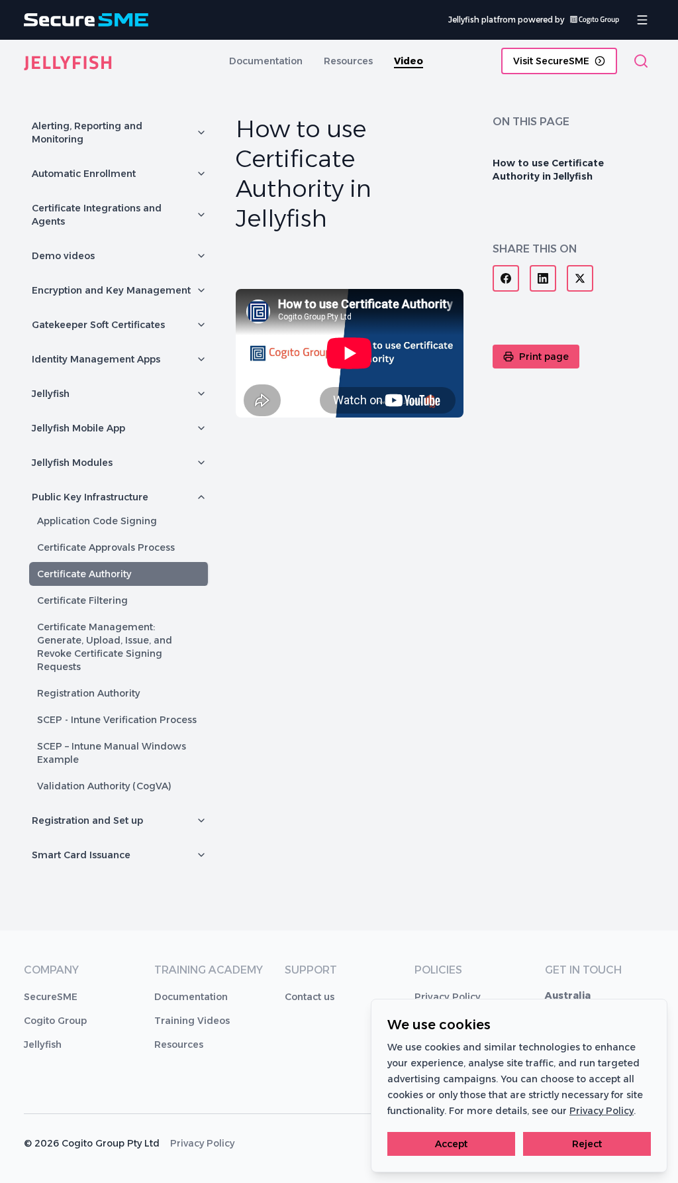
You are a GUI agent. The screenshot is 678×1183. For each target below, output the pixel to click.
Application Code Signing (97, 521)
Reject (587, 1144)
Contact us (309, 997)
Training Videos (192, 1021)
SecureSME (50, 997)
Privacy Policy (447, 997)
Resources (348, 61)
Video (408, 61)
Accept (451, 1144)
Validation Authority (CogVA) (104, 786)
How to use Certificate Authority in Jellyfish (548, 169)
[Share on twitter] (580, 278)
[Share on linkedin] (543, 278)
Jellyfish (43, 1044)
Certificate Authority (84, 574)
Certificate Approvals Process (106, 547)
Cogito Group (55, 1021)
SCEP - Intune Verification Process (117, 720)
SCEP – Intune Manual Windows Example (111, 752)
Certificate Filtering (82, 600)
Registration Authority (88, 693)
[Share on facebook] (506, 278)
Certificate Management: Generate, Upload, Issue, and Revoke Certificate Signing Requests (104, 647)
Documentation (266, 61)
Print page (544, 357)
